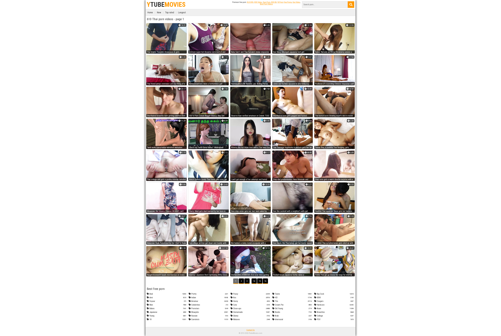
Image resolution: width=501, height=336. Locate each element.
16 (265, 281)
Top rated (169, 12)
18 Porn (280, 2)
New (159, 12)
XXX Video (258, 2)
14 (254, 281)
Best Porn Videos (266, 4)
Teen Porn (266, 2)
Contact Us (250, 330)
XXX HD (273, 2)
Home (150, 12)
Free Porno (288, 2)
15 (260, 281)
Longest (182, 12)
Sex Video (296, 2)
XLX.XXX (250, 2)
